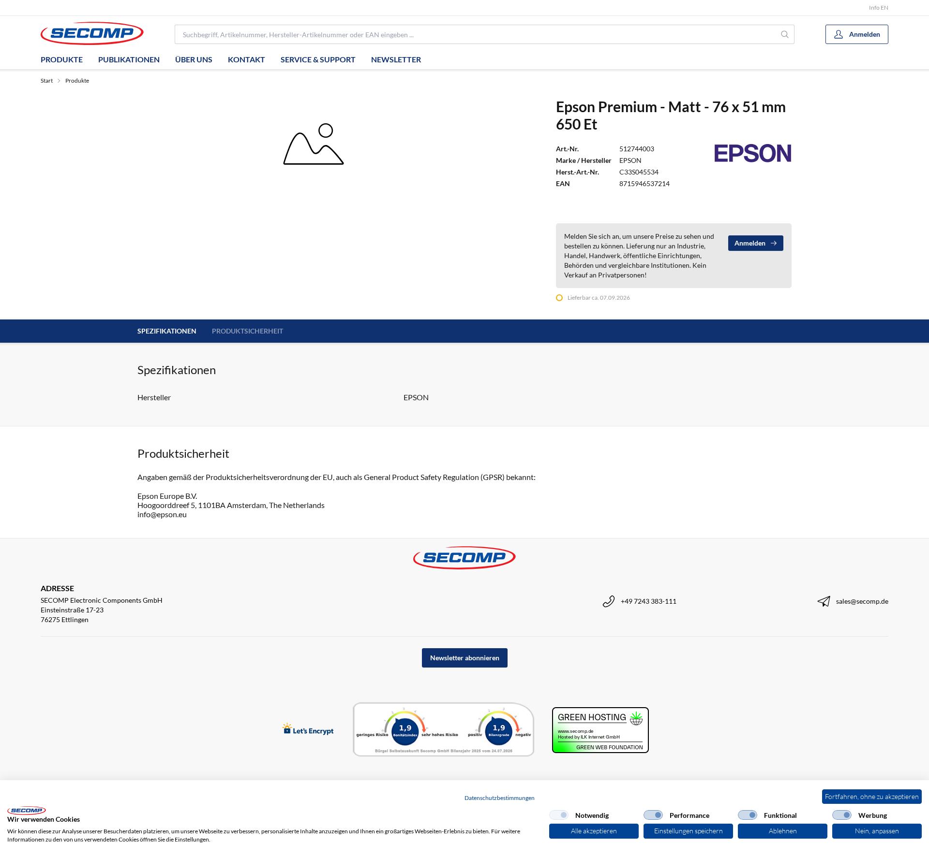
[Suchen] (785, 34)
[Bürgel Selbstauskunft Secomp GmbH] (444, 729)
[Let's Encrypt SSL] (308, 730)
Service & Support (318, 59)
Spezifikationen (166, 331)
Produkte (62, 59)
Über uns (193, 59)
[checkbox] (559, 815)
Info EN (878, 7)
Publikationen (129, 59)
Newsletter (396, 59)
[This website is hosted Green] (600, 730)
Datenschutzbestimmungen (499, 797)
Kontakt (246, 59)
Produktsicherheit (247, 331)
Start (47, 80)
